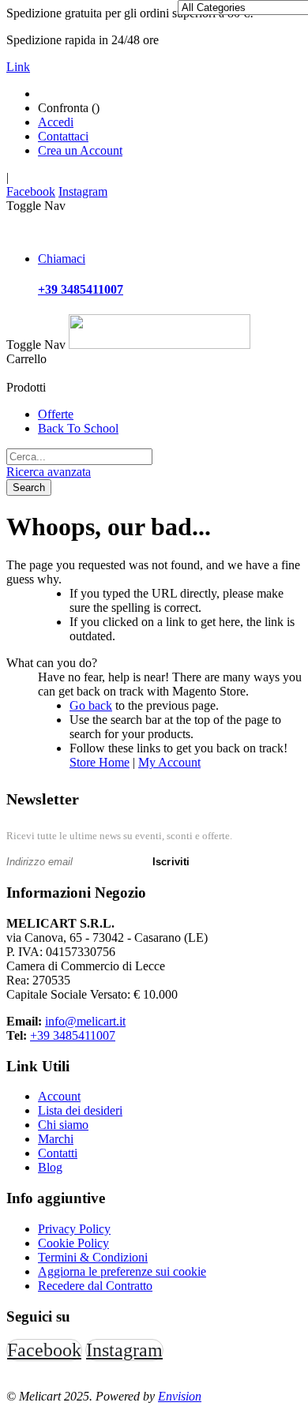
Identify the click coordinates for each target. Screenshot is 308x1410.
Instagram (82, 191)
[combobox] (79, 456)
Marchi (55, 1139)
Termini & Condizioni (93, 1257)
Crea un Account (80, 150)
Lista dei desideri (80, 1110)
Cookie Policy (73, 1243)
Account (59, 1096)
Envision (179, 1396)
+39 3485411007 (72, 1035)
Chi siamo (63, 1124)
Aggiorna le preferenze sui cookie (122, 1271)
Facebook (30, 191)
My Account (169, 762)
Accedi (55, 122)
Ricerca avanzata (48, 471)
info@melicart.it (85, 1021)
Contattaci (63, 136)
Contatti (57, 1153)
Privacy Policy (74, 1229)
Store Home (99, 762)
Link (18, 66)
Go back (90, 705)
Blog (50, 1167)
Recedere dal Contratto (95, 1285)
